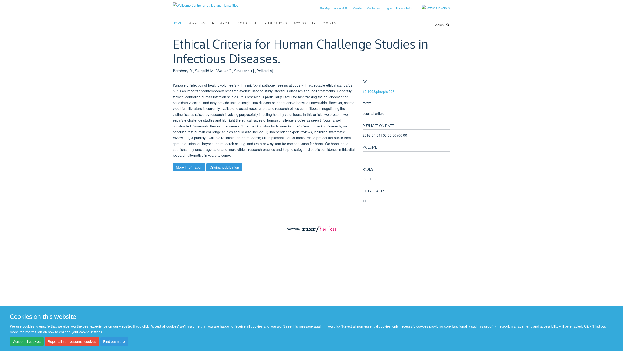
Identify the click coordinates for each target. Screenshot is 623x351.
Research (220, 23)
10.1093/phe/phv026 (378, 91)
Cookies (358, 8)
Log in (388, 8)
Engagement (246, 23)
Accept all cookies (27, 341)
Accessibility (341, 8)
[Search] (447, 24)
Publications (276, 23)
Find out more (114, 341)
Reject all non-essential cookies (72, 341)
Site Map (325, 8)
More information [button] (189, 167)
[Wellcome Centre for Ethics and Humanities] (205, 3)
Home (177, 23)
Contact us (373, 8)
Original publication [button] (224, 167)
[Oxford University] (432, 8)
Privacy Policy (404, 8)
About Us (197, 23)
